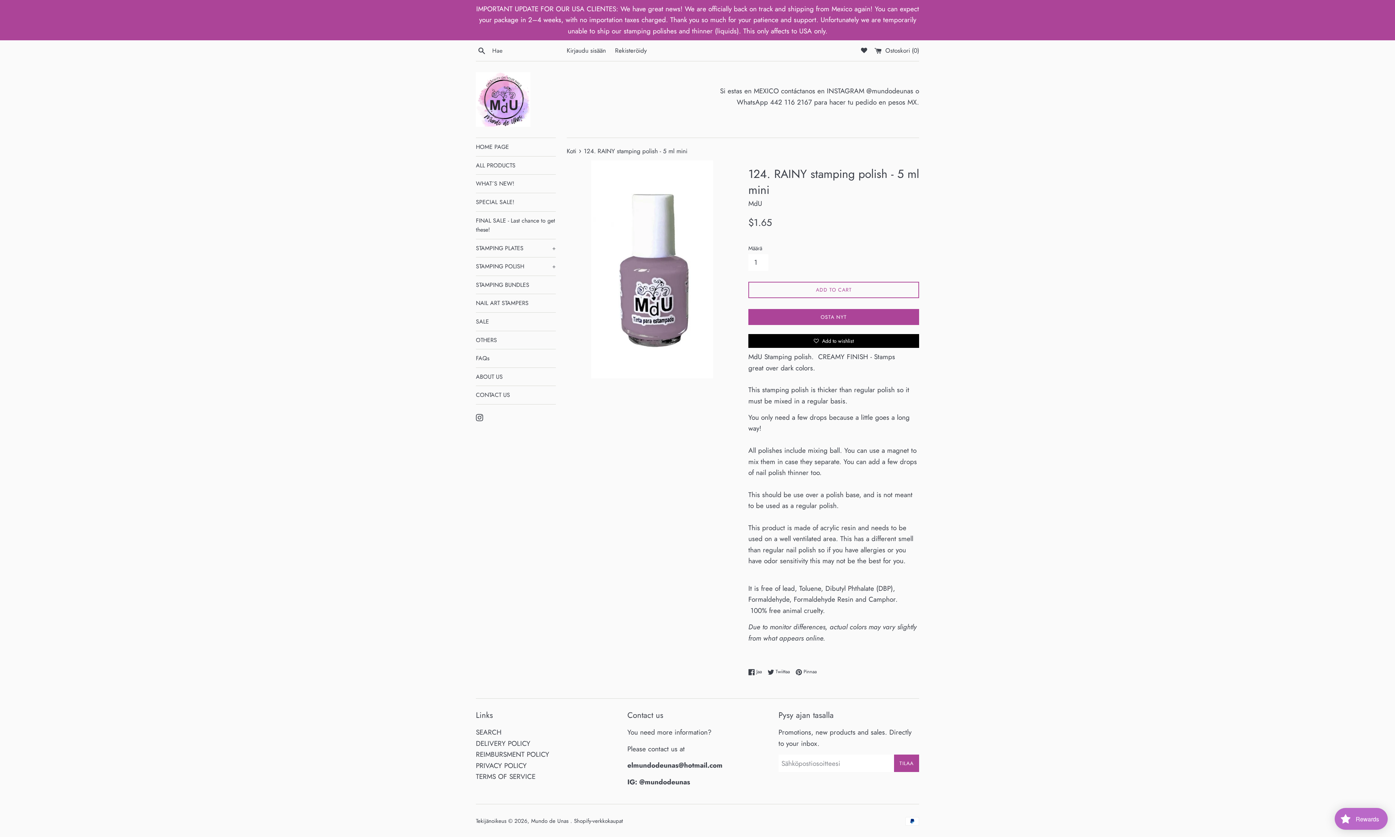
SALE (482, 321)
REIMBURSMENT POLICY (512, 754)
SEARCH (489, 732)
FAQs (482, 358)
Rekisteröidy (631, 50)
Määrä (755, 248)
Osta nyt (834, 317)
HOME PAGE (492, 147)
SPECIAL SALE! (495, 202)
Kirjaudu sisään (586, 50)
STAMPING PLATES (516, 248)
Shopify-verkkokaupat (598, 821)
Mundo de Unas (550, 821)
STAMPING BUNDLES (502, 285)
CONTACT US (493, 395)
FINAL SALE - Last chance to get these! (515, 225)
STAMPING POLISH (516, 266)
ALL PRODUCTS (495, 165)
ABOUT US (489, 377)
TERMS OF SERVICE (505, 776)
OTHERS (486, 340)
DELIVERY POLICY (503, 743)
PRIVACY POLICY (501, 766)
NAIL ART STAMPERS (502, 303)
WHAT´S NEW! (495, 183)
